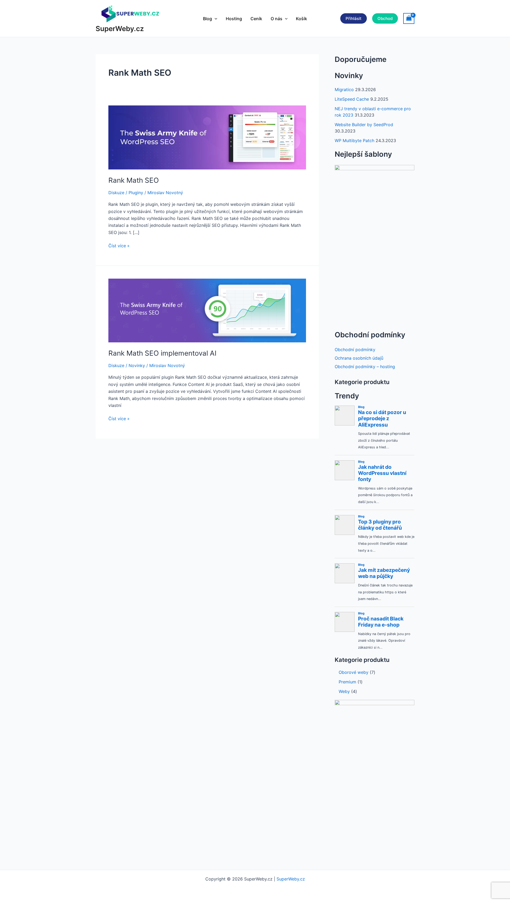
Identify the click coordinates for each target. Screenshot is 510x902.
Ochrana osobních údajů (359, 358)
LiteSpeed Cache (352, 99)
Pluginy (136, 192)
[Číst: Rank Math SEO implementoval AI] (207, 310)
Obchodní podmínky (355, 349)
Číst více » (119, 246)
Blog (207, 18)
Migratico (344, 89)
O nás (276, 18)
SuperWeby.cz (120, 28)
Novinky (137, 365)
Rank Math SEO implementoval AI (162, 353)
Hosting (234, 18)
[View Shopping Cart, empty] (408, 18)
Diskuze (116, 192)
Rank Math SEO (133, 180)
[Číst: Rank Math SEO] (207, 137)
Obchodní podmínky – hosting (365, 366)
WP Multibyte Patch (354, 140)
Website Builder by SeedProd (364, 124)
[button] (214, 18)
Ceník (256, 18)
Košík (301, 18)
